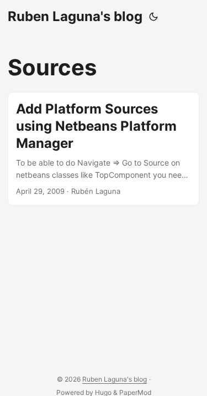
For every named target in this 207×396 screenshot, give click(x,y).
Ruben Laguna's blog (75, 16)
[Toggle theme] (153, 16)
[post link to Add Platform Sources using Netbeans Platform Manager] (103, 148)
